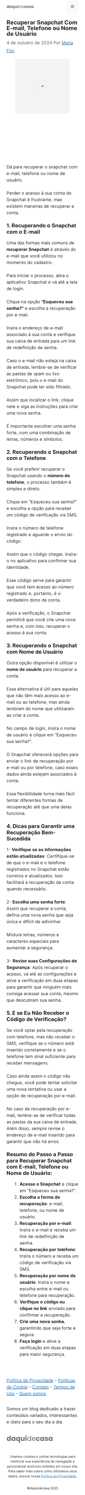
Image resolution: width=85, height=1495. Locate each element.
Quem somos (32, 1393)
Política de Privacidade (30, 1380)
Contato (40, 1387)
